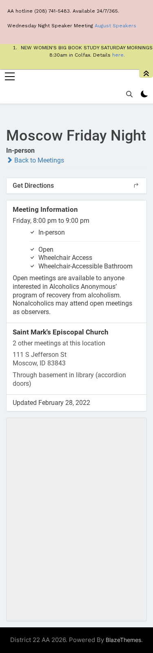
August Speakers (115, 26)
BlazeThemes (123, 639)
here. (118, 55)
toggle (146, 73)
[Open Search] (129, 94)
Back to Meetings (38, 160)
